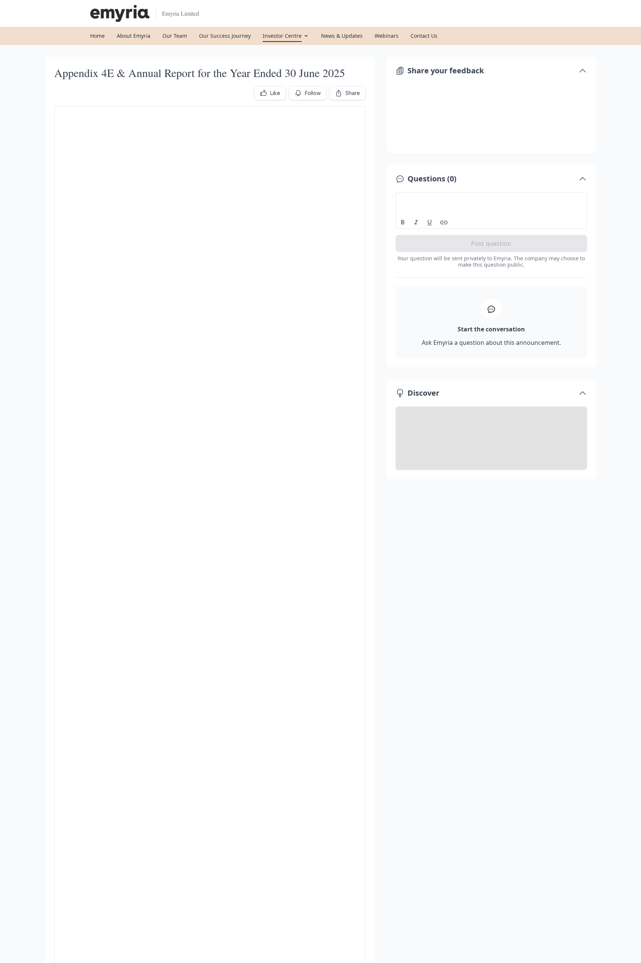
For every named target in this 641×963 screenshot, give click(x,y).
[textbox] (491, 199)
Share (352, 93)
